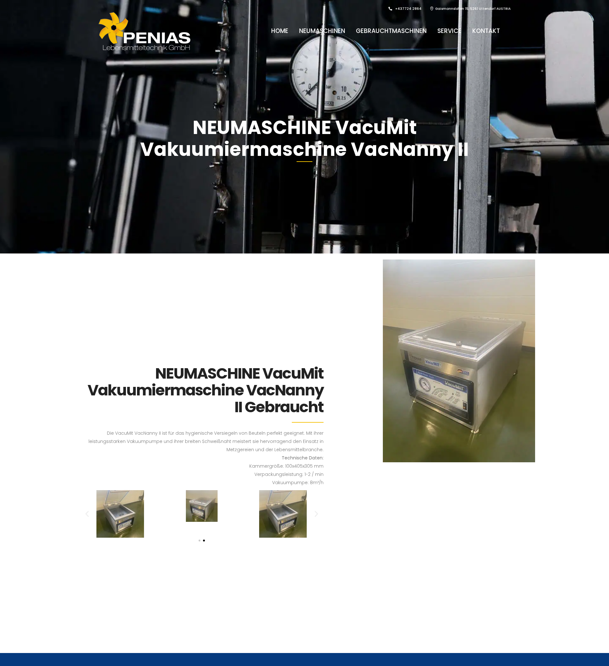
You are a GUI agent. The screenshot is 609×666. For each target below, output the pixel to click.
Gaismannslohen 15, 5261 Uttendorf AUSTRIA (473, 8)
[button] (87, 514)
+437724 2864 (408, 8)
